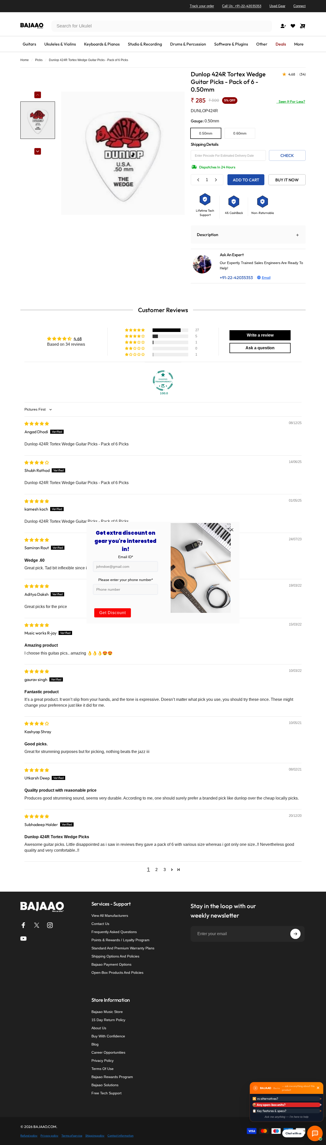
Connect (299, 6)
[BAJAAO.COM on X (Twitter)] (37, 925)
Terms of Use (102, 1069)
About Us (98, 1028)
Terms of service (71, 1135)
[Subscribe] (295, 934)
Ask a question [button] (260, 348)
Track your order (202, 6)
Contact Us (100, 924)
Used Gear (277, 6)
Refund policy (28, 1135)
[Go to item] (37, 120)
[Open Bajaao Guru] (315, 1133)
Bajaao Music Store (107, 1012)
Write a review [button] (260, 335)
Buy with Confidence (108, 1036)
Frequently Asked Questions (114, 932)
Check (287, 155)
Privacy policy (49, 1135)
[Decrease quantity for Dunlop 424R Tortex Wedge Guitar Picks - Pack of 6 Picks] (198, 180)
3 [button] (165, 869)
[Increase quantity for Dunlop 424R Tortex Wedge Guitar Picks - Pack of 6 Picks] (215, 180)
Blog (95, 1044)
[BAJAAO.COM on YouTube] (23, 938)
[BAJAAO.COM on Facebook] (23, 925)
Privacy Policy (102, 1061)
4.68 (78, 338)
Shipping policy (94, 1135)
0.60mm (240, 133)
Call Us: (241, 6)
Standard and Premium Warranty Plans (122, 948)
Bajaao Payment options (111, 964)
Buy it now (287, 179)
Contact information (120, 1135)
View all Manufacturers (109, 916)
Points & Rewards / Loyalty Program (120, 940)
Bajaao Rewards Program (112, 1077)
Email (266, 277)
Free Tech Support (106, 1093)
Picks (39, 60)
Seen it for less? (290, 101)
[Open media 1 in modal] (123, 153)
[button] (135, 330)
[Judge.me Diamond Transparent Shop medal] (163, 380)
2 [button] (156, 869)
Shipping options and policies (115, 956)
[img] (36, 423)
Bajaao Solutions (104, 1085)
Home (24, 60)
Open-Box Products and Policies (117, 972)
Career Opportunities (108, 1052)
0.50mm (205, 133)
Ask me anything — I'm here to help (286, 1116)
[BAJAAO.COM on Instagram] (50, 925)
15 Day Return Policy (108, 1020)
